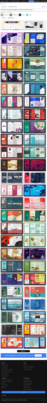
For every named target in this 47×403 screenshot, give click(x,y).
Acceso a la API (4, 384)
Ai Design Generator (28, 381)
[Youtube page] (43, 400)
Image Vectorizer (27, 384)
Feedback (3, 387)
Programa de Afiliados (6, 381)
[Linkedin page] (45, 400)
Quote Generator (27, 387)
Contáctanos (4, 386)
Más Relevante (11, 17)
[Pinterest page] (41, 400)
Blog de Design (4, 364)
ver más (42, 29)
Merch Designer (27, 380)
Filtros (4, 17)
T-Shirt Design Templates (6, 369)
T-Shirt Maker (26, 386)
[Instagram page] (37, 400)
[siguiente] (43, 351)
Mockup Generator (28, 383)
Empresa (3, 383)
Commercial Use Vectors (6, 371)
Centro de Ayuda (27, 369)
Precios (25, 364)
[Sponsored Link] (12, 25)
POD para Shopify (5, 375)
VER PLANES (38, 355)
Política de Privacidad (28, 368)
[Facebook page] (39, 400)
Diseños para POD (5, 372)
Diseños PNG (4, 368)
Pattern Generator (28, 389)
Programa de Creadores (6, 380)
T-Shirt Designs (4, 366)
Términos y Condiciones (29, 366)
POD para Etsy (4, 374)
